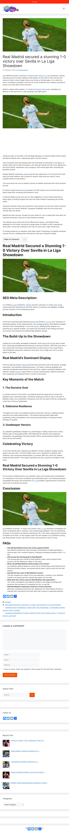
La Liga (47, 76)
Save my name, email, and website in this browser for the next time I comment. (33, 669)
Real (4, 76)
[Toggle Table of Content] (23, 239)
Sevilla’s (18, 372)
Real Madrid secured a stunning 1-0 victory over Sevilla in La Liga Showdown (33, 605)
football (8, 602)
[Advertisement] (34, 141)
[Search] (32, 695)
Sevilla (40, 76)
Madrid (38, 89)
